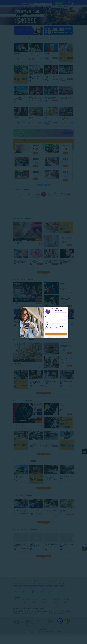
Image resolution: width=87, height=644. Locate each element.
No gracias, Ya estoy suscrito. (62, 335)
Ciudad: (46, 320)
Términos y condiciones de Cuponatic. (59, 337)
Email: (46, 316)
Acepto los (57, 337)
